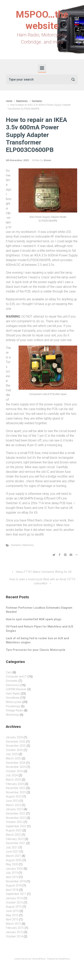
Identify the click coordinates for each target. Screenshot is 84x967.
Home (9, 101)
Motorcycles (13, 702)
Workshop (12, 714)
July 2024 (12, 775)
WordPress (64, 959)
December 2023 (15, 788)
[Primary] (42, 68)
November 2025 (16, 745)
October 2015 (14, 902)
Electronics (22, 101)
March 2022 (13, 834)
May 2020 (12, 864)
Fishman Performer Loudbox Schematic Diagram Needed (39, 610)
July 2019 (12, 872)
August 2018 (14, 885)
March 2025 (13, 758)
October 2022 (14, 822)
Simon (47, 160)
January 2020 (14, 868)
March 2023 (13, 805)
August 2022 (14, 830)
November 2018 (16, 881)
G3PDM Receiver (16, 689)
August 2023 (14, 796)
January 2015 (14, 932)
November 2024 (16, 767)
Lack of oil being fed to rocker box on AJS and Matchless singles (37, 640)
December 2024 (15, 763)
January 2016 (14, 898)
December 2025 (15, 741)
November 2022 (16, 818)
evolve (18, 959)
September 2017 (16, 894)
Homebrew (13, 697)
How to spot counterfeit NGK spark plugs (33, 619)
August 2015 (14, 906)
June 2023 (12, 801)
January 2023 (14, 809)
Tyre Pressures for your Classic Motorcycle (35, 650)
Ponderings (13, 706)
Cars (9, 672)
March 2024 (13, 779)
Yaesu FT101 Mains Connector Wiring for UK (44, 572)
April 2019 (12, 877)
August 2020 (14, 860)
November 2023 (16, 792)
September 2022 (16, 826)
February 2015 (15, 928)
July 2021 (12, 847)
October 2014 (14, 936)
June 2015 (12, 911)
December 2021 (15, 843)
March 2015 (13, 923)
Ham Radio (13, 693)
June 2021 (12, 851)
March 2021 (13, 856)
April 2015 (12, 919)
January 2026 (14, 737)
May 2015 (12, 915)
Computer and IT (16, 676)
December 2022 (15, 813)
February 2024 (15, 784)
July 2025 (12, 754)
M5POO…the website (42, 20)
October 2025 (14, 750)
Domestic (37, 101)
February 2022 (15, 839)
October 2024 (14, 771)
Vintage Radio (14, 710)
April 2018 (12, 890)
